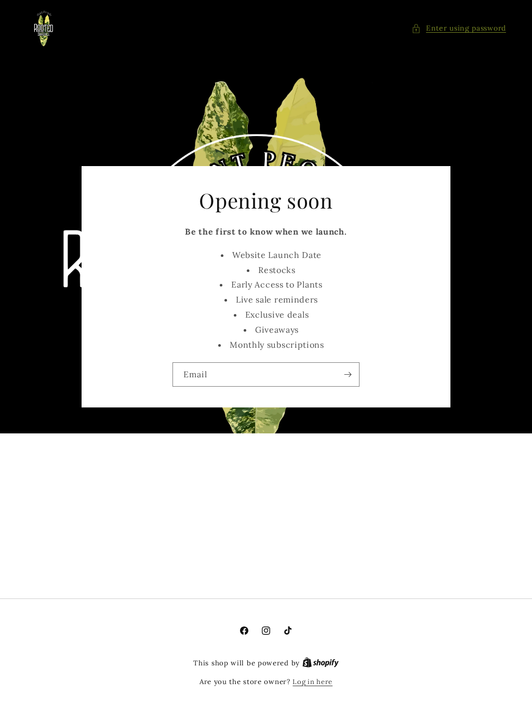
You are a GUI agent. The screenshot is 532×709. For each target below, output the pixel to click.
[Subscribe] (347, 374)
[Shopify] (320, 663)
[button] (458, 28)
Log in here (312, 681)
